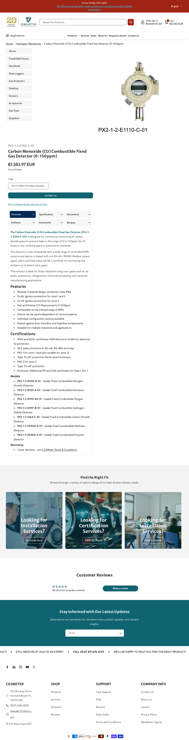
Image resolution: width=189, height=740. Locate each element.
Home (9, 43)
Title (10, 179)
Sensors (13, 95)
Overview (16, 214)
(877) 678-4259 (19, 705)
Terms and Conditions (108, 722)
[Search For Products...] (131, 22)
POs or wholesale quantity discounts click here (27, 204)
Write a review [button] (120, 588)
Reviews (71, 222)
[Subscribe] (120, 633)
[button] (173, 22)
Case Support (103, 691)
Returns (100, 707)
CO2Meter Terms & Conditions (59, 449)
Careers (145, 707)
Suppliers (14, 118)
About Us (146, 699)
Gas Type (14, 110)
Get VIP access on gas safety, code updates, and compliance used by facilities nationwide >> (94, 8)
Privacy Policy (149, 714)
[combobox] (82, 22)
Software (16, 222)
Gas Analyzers (17, 80)
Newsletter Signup (151, 722)
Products (72, 35)
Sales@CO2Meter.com (21, 714)
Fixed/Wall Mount (19, 58)
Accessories (15, 103)
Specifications (46, 214)
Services (55, 699)
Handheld (14, 66)
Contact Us (147, 691)
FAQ (98, 699)
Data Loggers (16, 73)
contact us (50, 195)
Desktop (13, 88)
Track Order (102, 714)
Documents (73, 214)
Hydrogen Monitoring (28, 43)
